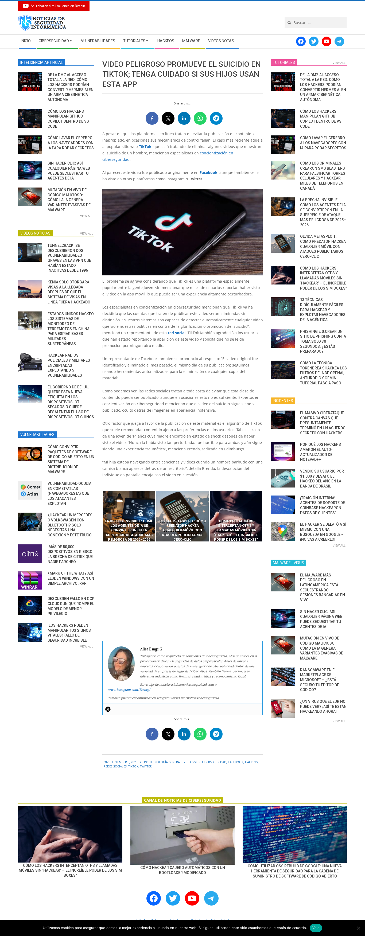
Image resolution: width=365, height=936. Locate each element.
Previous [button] (98, 516)
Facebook (209, 172)
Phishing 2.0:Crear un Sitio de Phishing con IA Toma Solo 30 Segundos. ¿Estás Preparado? (323, 341)
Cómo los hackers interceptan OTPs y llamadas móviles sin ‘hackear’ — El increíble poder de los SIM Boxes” (323, 278)
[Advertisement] (182, 591)
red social (176, 332)
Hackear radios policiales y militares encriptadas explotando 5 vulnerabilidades (69, 365)
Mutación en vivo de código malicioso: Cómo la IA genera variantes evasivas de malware (69, 200)
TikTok (145, 146)
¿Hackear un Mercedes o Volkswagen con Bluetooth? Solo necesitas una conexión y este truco (70, 525)
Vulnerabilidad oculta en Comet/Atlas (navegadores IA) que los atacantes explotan (69, 493)
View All (86, 216)
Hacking (251, 762)
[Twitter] (108, 709)
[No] (358, 928)
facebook (235, 762)
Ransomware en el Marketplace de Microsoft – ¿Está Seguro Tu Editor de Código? (319, 680)
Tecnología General (165, 762)
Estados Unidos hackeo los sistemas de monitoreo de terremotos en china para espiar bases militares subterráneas (71, 329)
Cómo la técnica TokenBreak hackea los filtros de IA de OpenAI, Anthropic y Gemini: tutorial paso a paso (323, 373)
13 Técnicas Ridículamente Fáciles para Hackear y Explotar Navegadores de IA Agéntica (322, 310)
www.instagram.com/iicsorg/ (129, 690)
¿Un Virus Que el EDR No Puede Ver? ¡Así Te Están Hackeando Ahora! (323, 706)
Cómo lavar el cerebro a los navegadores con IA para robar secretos (71, 143)
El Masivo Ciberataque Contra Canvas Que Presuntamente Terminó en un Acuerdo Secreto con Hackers (322, 423)
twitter (146, 766)
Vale (316, 928)
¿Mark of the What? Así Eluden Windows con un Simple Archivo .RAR (71, 578)
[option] (129, 516)
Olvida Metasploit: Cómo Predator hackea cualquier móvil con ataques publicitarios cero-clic (323, 246)
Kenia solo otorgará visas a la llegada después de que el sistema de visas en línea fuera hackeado (69, 292)
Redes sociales (115, 766)
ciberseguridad (214, 762)
